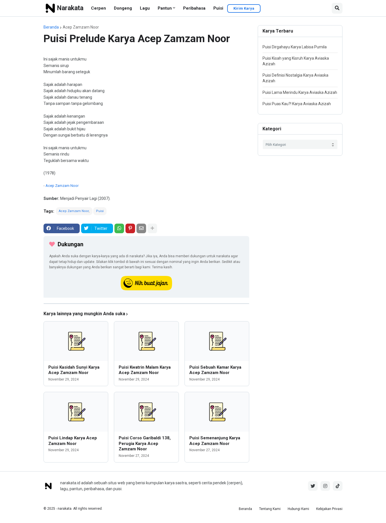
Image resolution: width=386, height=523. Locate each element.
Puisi (218, 8)
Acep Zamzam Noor (81, 27)
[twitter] (313, 486)
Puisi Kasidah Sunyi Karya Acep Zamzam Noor (73, 370)
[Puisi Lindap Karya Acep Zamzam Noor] (76, 412)
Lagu (145, 8)
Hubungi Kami (298, 509)
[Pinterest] (130, 228)
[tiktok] (337, 486)
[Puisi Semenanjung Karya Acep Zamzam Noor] (217, 412)
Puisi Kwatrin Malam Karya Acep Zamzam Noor (145, 370)
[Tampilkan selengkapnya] (152, 228)
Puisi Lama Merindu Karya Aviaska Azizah (300, 92)
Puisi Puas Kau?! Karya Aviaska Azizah (297, 103)
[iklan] (146, 303)
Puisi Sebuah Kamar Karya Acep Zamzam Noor (215, 370)
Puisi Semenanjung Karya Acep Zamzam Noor (214, 440)
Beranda (51, 27)
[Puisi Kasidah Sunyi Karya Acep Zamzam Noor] (76, 341)
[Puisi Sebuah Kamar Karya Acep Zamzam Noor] (217, 341)
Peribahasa (194, 8)
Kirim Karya (243, 8)
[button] (337, 8)
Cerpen (98, 8)
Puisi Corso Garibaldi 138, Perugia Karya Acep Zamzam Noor (145, 443)
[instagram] (325, 486)
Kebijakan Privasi (329, 509)
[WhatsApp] (119, 228)
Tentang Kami (270, 509)
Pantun (165, 8)
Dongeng (123, 8)
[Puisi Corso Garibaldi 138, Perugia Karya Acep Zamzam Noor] (146, 412)
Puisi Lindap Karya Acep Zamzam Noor (72, 440)
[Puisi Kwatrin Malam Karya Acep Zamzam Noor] (146, 341)
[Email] (141, 228)
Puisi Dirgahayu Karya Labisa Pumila (295, 47)
